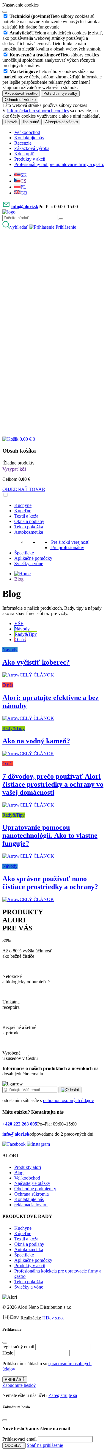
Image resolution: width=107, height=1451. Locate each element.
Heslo (7, 1352)
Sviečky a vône (28, 563)
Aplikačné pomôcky (33, 558)
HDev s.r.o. (53, 1317)
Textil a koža (26, 516)
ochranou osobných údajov (68, 1100)
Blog (18, 578)
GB (24, 192)
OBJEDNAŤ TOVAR (23, 489)
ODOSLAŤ (14, 1445)
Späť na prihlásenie (45, 1445)
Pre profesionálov (67, 547)
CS (23, 181)
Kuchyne (23, 505)
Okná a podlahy (29, 521)
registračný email (18, 1346)
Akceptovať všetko (21, 93)
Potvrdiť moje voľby (60, 93)
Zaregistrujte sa (62, 1395)
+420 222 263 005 (19, 1123)
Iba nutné (31, 122)
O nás (20, 639)
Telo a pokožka (28, 526)
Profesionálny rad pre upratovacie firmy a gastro (59, 164)
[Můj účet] (53, 330)
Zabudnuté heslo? (19, 1385)
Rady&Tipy (26, 634)
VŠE (18, 623)
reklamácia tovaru (31, 1204)
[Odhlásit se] (53, 433)
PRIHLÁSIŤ (15, 1379)
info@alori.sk (24, 206)
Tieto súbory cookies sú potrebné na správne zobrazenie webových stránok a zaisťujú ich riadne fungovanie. (51, 21)
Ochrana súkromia (31, 1193)
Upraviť (11, 122)
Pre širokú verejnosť (70, 542)
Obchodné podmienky (35, 1188)
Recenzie (23, 143)
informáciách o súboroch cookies (38, 110)
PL (23, 186)
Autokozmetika (28, 532)
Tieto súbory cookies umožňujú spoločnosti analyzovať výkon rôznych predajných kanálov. (50, 60)
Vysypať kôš (14, 469)
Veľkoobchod (27, 132)
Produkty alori (27, 1167)
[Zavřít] (4, 1342)
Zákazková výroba (31, 148)
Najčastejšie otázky (32, 1183)
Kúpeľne (22, 510)
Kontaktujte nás (29, 137)
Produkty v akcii (29, 159)
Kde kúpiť (24, 153)
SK (24, 175)
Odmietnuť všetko (20, 99)
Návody (22, 628)
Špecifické (24, 552)
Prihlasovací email (19, 1438)
